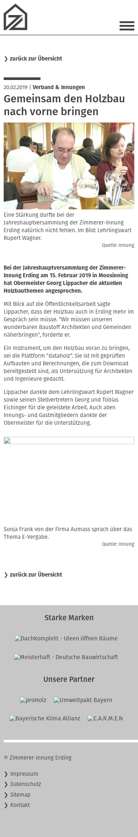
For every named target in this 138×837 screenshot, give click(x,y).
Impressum (24, 774)
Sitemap (20, 795)
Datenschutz (25, 784)
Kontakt (20, 805)
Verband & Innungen (59, 87)
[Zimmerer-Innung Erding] (18, 28)
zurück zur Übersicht (36, 59)
